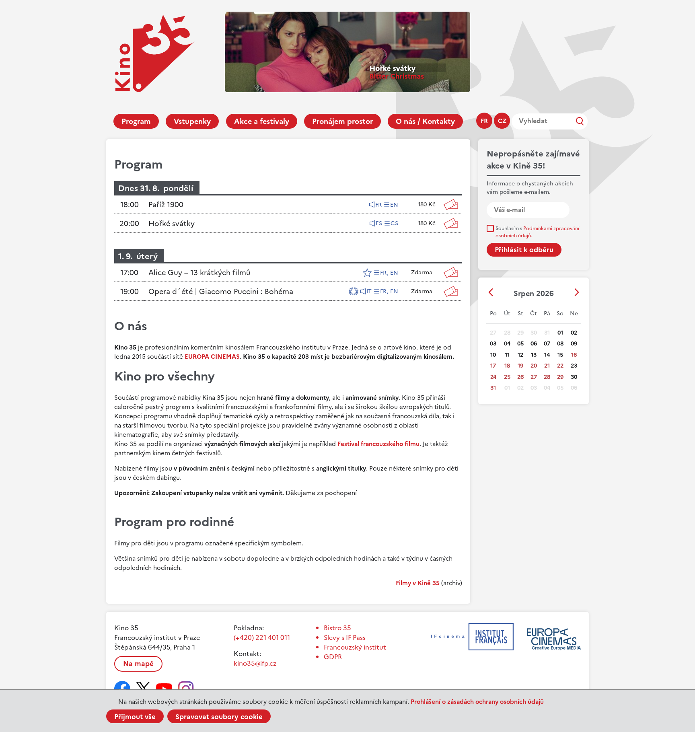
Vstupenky (192, 121)
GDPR (333, 657)
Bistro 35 (337, 628)
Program (136, 121)
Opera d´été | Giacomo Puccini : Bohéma (220, 291)
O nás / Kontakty (425, 121)
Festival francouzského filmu (378, 443)
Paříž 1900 (165, 204)
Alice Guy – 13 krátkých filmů (199, 272)
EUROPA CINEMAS (212, 356)
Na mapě (138, 663)
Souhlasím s (537, 232)
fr (484, 120)
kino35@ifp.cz (255, 663)
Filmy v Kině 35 (418, 583)
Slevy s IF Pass (345, 637)
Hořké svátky (171, 223)
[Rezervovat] (451, 204)
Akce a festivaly (261, 121)
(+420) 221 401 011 (262, 637)
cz (502, 120)
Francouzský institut (355, 647)
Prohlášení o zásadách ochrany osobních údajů (477, 701)
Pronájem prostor (342, 121)
